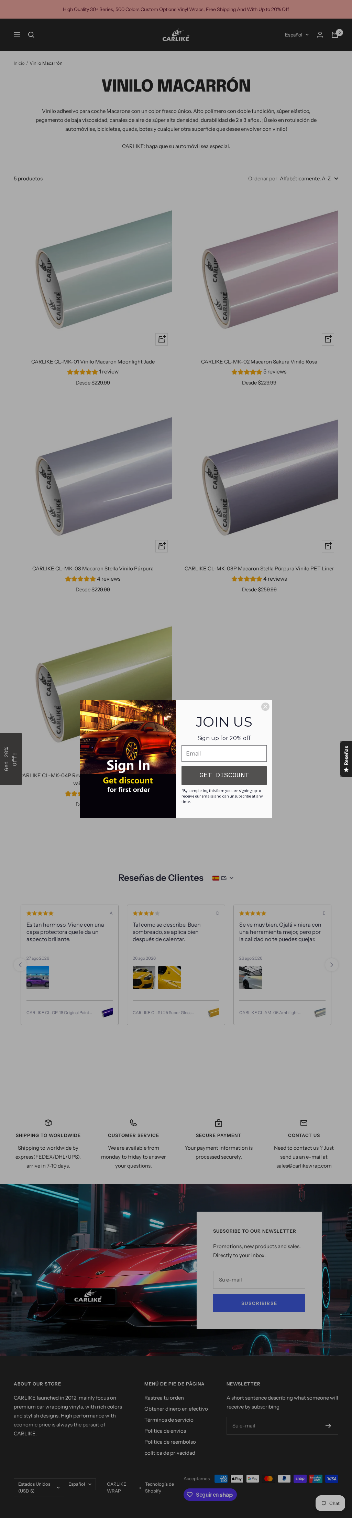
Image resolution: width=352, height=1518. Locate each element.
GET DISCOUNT (224, 775)
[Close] (265, 707)
